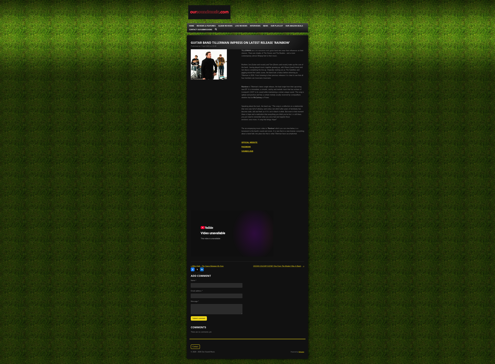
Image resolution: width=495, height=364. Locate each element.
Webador (301, 352)
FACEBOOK (246, 147)
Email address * (197, 291)
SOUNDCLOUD (247, 151)
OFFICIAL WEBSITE (249, 142)
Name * (193, 280)
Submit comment (198, 318)
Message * (195, 301)
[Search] (215, 29)
